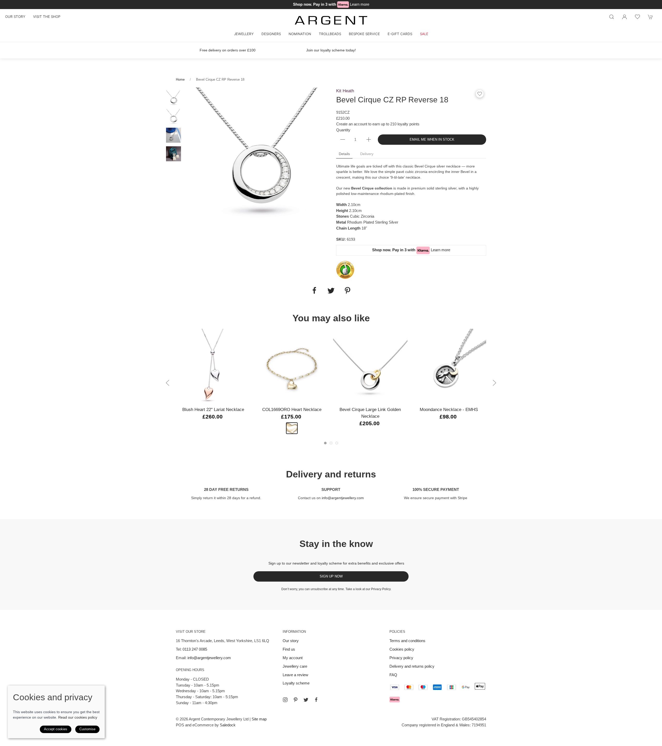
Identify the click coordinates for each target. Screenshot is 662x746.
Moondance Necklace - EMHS (449, 409)
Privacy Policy (380, 589)
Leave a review (295, 675)
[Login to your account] (624, 17)
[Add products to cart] (650, 17)
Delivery (366, 154)
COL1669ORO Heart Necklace (291, 409)
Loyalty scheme (296, 683)
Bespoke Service (364, 34)
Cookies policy (401, 649)
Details (344, 154)
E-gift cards (400, 34)
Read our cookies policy (77, 717)
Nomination (300, 34)
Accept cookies (55, 729)
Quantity (343, 130)
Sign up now (331, 576)
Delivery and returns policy (411, 666)
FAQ (393, 675)
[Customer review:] (345, 269)
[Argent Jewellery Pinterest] (295, 699)
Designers (271, 34)
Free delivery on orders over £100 (227, 50)
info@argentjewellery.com (343, 498)
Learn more (359, 4)
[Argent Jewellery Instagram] (285, 699)
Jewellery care (295, 666)
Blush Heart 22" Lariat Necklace (213, 409)
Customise (87, 729)
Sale (424, 34)
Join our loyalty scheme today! (331, 50)
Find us (289, 649)
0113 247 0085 (195, 649)
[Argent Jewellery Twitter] (306, 699)
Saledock (228, 725)
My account (293, 658)
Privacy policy (401, 658)
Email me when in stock (432, 139)
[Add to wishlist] (637, 17)
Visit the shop (46, 16)
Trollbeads (330, 34)
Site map (259, 719)
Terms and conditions (407, 640)
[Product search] (611, 17)
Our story (15, 16)
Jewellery (244, 34)
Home (180, 79)
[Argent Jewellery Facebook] (316, 699)
